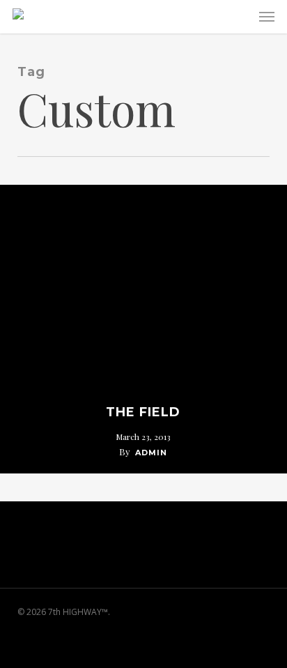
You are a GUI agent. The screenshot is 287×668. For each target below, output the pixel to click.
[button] (266, 17)
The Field (143, 412)
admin (151, 452)
